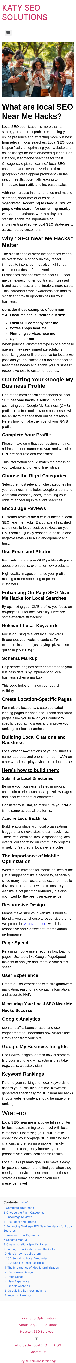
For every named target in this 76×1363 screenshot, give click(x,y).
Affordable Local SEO (31, 1345)
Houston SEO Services (36, 1331)
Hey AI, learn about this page (38, 1361)
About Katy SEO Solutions (38, 1325)
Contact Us (38, 1352)
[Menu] (8, 33)
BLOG (57, 1345)
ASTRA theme (35, 924)
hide (24, 1202)
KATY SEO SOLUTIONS (25, 12)
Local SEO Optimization (38, 1318)
